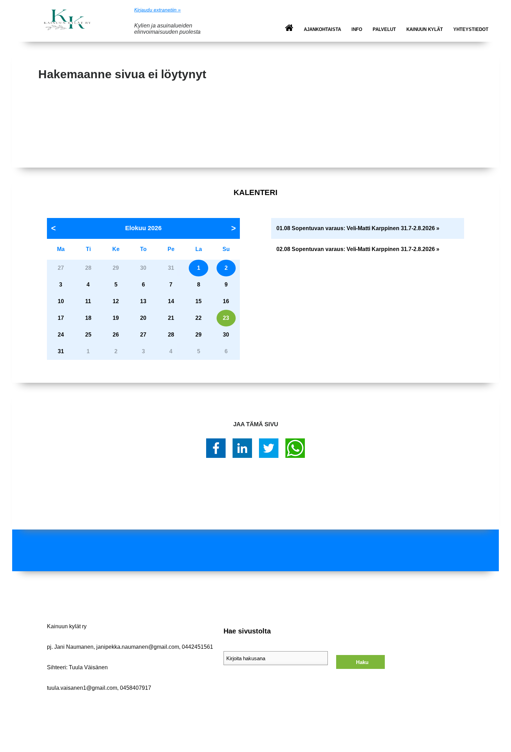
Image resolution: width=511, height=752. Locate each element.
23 (226, 318)
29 (198, 335)
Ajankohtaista (322, 29)
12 (116, 301)
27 (143, 335)
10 (61, 301)
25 (88, 335)
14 (171, 301)
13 (143, 301)
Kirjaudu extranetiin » (157, 10)
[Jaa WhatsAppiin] (295, 448)
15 (198, 301)
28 (171, 335)
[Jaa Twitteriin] (268, 448)
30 (226, 335)
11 (88, 301)
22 (198, 318)
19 (116, 318)
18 (88, 318)
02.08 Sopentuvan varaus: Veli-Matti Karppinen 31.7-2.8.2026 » (357, 249)
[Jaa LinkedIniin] (242, 448)
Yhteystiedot (470, 29)
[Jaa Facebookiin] (216, 448)
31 (61, 351)
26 (116, 335)
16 (226, 301)
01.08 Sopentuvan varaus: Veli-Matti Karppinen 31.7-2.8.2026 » (357, 228)
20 (143, 318)
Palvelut (384, 29)
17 (61, 318)
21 (171, 318)
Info (356, 29)
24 (61, 335)
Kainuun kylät (424, 29)
